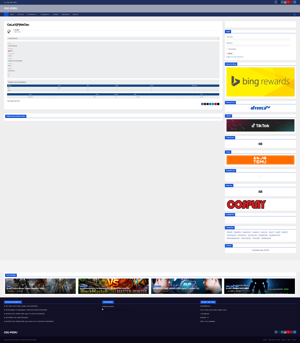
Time (201, 94)
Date (30, 94)
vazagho (17, 30)
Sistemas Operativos (233, 238)
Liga (278, 232)
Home (97, 94)
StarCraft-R (31, 14)
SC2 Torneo (252, 235)
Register (228, 57)
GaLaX (10, 56)
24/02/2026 (84, 291)
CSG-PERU (10, 8)
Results (116, 94)
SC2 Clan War (231, 235)
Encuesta (255, 232)
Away (135, 94)
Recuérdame (232, 49)
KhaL (94, 96)
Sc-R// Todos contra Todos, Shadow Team (25, 288)
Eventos (294, 339)
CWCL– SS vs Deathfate (207, 321)
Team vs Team (246, 238)
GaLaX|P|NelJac (205, 306)
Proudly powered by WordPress (12, 339)
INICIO (12, 14)
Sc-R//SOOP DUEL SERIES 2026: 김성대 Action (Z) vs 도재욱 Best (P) (25, 321)
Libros (271, 232)
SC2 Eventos (242, 235)
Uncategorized (266, 238)
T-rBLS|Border (204, 314)
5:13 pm (201, 97)
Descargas (65, 14)
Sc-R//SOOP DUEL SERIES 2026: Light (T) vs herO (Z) (176, 288)
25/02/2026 (11, 291)
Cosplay (265, 339)
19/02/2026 (157, 291)
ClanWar (237, 232)
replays (76, 14)
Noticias (21, 14)
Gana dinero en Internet (274, 339)
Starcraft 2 (45, 14)
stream (55, 14)
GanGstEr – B (204, 317)
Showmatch (263, 235)
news (285, 232)
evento (264, 232)
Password (229, 43)
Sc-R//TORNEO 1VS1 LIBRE (237, 288)
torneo (256, 238)
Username (229, 37)
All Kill (229, 232)
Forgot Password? (237, 57)
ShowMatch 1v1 (274, 235)
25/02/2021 (30, 97)
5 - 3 (116, 97)
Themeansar (33, 339)
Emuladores (247, 232)
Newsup (26, 339)
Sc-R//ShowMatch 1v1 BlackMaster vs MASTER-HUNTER (105, 288)
